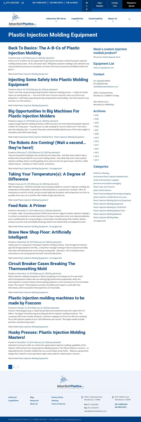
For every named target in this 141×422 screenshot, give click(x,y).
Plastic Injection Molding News (106, 217)
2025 (97, 115)
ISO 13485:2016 (121, 404)
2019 (97, 137)
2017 (97, 145)
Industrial (12, 397)
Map (117, 95)
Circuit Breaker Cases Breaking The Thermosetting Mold (41, 266)
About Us (112, 18)
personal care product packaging (107, 183)
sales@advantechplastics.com (105, 86)
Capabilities (77, 18)
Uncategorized (55, 168)
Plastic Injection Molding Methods (107, 214)
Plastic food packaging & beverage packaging (112, 193)
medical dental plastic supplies (106, 180)
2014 (97, 156)
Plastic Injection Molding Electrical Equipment (112, 200)
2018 (97, 141)
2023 (97, 122)
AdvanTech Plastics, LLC (23, 419)
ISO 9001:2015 (120, 407)
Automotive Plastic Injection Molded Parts (35, 137)
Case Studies (99, 4)
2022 (97, 126)
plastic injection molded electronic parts (110, 197)
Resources (34, 400)
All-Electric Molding (101, 173)
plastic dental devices (102, 190)
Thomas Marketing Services (71, 419)
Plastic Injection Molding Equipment (33, 74)
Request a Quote (131, 4)
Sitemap (55, 400)
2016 (97, 149)
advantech (49, 58)
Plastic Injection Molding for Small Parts (109, 207)
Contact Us (115, 4)
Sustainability (96, 18)
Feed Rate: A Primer (27, 205)
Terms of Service (58, 404)
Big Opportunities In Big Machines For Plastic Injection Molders (43, 114)
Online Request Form (111, 57)
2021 (97, 130)
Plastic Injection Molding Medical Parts (109, 210)
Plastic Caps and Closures (104, 187)
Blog (87, 6)
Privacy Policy (57, 397)
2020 (97, 134)
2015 (97, 152)
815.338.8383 (98, 81)
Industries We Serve (56, 18)
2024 (97, 119)
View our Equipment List (103, 68)
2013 (97, 160)
